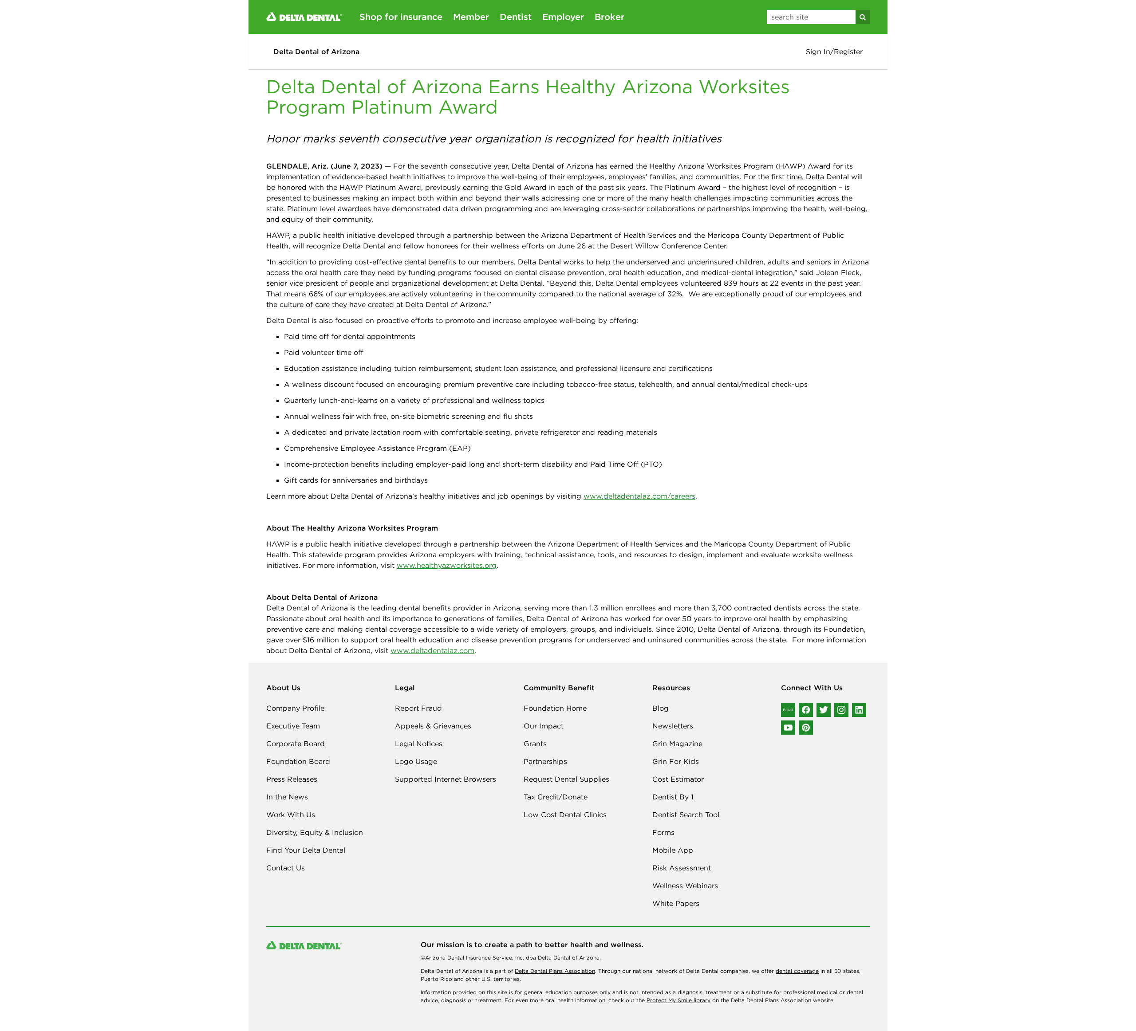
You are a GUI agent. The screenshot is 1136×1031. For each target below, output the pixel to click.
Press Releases (291, 779)
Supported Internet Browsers (445, 779)
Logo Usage (416, 761)
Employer (563, 16)
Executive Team (293, 725)
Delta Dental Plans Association (555, 971)
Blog (660, 708)
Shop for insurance (400, 16)
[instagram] (841, 710)
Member (471, 16)
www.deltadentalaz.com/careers (639, 496)
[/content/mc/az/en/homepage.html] (304, 16)
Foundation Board (298, 761)
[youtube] (788, 727)
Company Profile (295, 708)
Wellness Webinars (685, 885)
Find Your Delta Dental (305, 850)
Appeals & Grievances (433, 725)
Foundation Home (555, 708)
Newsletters (672, 725)
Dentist (516, 16)
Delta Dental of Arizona (316, 51)
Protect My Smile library (678, 1000)
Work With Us (290, 814)
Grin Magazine (677, 743)
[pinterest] (806, 727)
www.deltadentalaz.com (432, 650)
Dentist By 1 (673, 796)
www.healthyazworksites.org (447, 565)
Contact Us (285, 867)
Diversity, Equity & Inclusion (314, 832)
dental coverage (797, 971)
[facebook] (806, 710)
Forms (663, 832)
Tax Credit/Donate (556, 796)
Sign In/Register (834, 51)
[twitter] (823, 710)
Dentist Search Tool (685, 814)
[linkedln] (859, 710)
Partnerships (545, 761)
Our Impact (544, 725)
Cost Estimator (678, 779)
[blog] (788, 710)
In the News (287, 796)
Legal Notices (418, 743)
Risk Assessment (681, 867)
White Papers (675, 903)
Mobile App (672, 850)
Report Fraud (418, 708)
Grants (535, 743)
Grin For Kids (675, 761)
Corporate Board (295, 743)
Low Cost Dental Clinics (565, 814)
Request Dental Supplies (566, 779)
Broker (609, 16)
